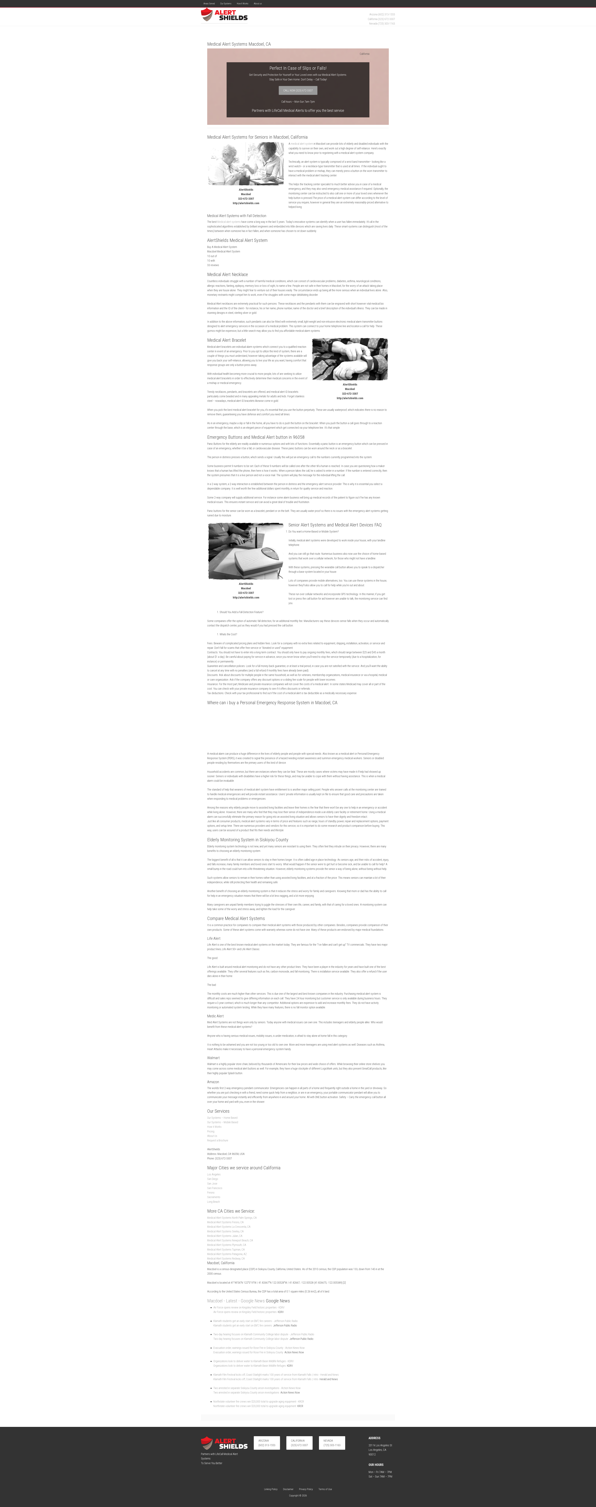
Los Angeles (214, 1174)
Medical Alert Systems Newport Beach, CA (230, 1240)
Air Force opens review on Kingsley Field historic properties (245, 1312)
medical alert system (302, 143)
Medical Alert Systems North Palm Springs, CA (232, 1217)
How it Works (214, 1126)
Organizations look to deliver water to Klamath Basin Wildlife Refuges (249, 1365)
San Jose (212, 1183)
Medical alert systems (229, 221)
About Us (212, 1136)
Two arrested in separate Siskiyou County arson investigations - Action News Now (257, 1388)
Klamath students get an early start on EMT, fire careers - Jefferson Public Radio (255, 1321)
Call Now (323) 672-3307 (298, 90)
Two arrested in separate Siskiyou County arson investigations (246, 1392)
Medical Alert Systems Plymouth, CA (226, 1244)
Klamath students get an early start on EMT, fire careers (242, 1325)
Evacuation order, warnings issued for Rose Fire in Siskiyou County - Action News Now (259, 1347)
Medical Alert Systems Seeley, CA (225, 1231)
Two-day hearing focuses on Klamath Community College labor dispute (250, 1338)
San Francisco (214, 1188)
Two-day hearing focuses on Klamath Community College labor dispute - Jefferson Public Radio (263, 1334)
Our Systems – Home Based (222, 1117)
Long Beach (213, 1201)
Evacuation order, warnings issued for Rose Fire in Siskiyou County (248, 1352)
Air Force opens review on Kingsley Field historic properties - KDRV (248, 1307)
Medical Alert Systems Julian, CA (224, 1235)
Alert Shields (224, 15)
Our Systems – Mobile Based (222, 1122)
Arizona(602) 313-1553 (266, 1443)
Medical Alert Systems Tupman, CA (226, 1249)
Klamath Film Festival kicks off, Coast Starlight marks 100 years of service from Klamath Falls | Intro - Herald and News (276, 1374)
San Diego (212, 1179)
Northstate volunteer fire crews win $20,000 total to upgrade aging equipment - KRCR (258, 1401)
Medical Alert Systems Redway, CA (226, 1258)
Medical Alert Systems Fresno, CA (225, 1222)
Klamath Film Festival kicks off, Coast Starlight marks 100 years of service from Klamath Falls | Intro (265, 1379)
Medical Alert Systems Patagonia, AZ (227, 1254)
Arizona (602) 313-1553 (382, 14)
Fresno (210, 1192)
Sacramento (213, 1197)
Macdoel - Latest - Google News (236, 1300)
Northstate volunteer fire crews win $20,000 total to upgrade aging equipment (254, 1406)
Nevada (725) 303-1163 (382, 23)
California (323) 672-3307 (381, 19)
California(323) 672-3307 (299, 1443)
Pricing (210, 1131)
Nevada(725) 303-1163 (332, 1443)
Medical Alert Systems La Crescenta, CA (229, 1226)
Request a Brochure (217, 1140)
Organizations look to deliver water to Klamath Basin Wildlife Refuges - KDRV (253, 1361)
